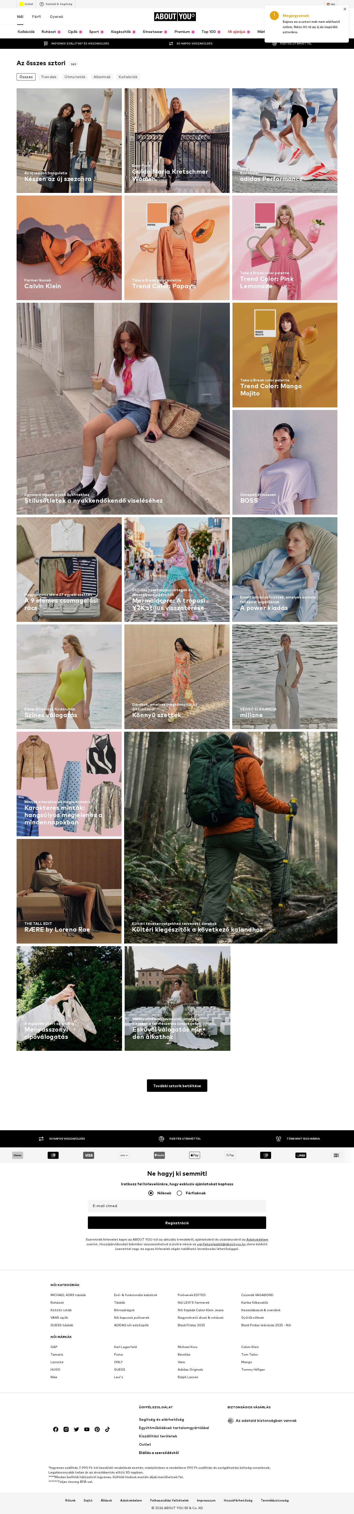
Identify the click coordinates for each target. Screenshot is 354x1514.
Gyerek (56, 16)
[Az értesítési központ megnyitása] (305, 16)
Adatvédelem (257, 1239)
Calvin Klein (250, 1347)
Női (20, 16)
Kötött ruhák (61, 1310)
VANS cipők (59, 1318)
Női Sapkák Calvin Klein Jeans (201, 1310)
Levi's (118, 1377)
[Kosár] (334, 17)
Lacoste (57, 1362)
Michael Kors (187, 1347)
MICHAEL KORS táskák (68, 1295)
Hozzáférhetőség (238, 1500)
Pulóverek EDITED (192, 1295)
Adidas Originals (190, 1369)
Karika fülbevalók (254, 1302)
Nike (54, 1377)
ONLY (118, 1362)
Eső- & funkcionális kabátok (135, 1295)
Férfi (36, 16)
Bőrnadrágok (124, 1310)
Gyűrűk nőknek (252, 1318)
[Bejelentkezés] (291, 17)
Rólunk (70, 1500)
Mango (246, 1362)
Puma (118, 1354)
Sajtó (88, 1500)
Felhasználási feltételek (169, 1500)
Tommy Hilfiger (253, 1369)
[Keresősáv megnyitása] (332, 32)
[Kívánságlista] (320, 17)
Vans (181, 1362)
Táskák (119, 1302)
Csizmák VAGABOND (257, 1295)
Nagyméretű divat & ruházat (201, 1318)
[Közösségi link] (56, 1429)
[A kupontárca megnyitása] (276, 17)
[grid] (177, 570)
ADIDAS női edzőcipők (131, 1325)
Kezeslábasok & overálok (260, 1310)
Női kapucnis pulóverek (131, 1318)
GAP (54, 1347)
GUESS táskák (62, 1325)
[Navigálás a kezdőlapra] (79, 1410)
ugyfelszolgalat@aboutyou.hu (221, 1244)
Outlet (29, 3)
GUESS (119, 1369)
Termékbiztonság (275, 1500)
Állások (106, 1500)
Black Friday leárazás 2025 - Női (266, 1325)
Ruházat (57, 1302)
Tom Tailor (249, 1354)
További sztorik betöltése (177, 1086)
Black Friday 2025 (191, 1325)
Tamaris (57, 1354)
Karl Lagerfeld (125, 1347)
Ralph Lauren (188, 1377)
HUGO (55, 1369)
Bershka (184, 1354)
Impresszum (206, 1500)
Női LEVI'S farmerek (193, 1302)
